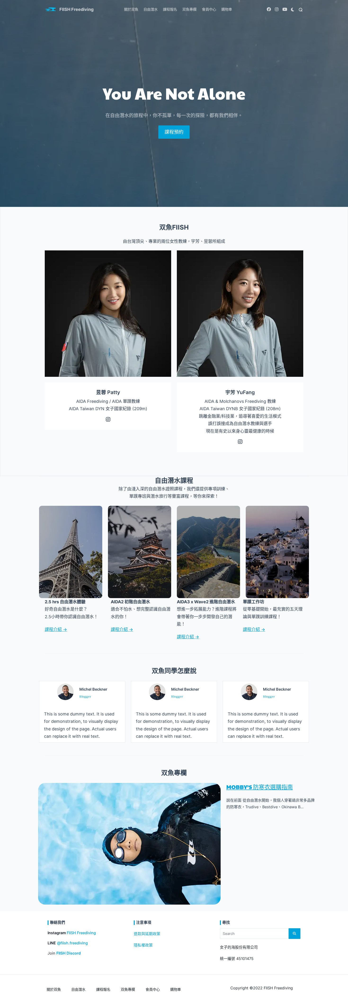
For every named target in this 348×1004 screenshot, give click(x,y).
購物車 (226, 9)
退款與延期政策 (147, 934)
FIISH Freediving (76, 9)
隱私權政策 (143, 945)
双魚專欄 (189, 9)
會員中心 (209, 9)
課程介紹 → (56, 629)
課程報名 (170, 9)
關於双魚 (131, 9)
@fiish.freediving (72, 943)
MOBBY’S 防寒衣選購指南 (259, 787)
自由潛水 (150, 9)
